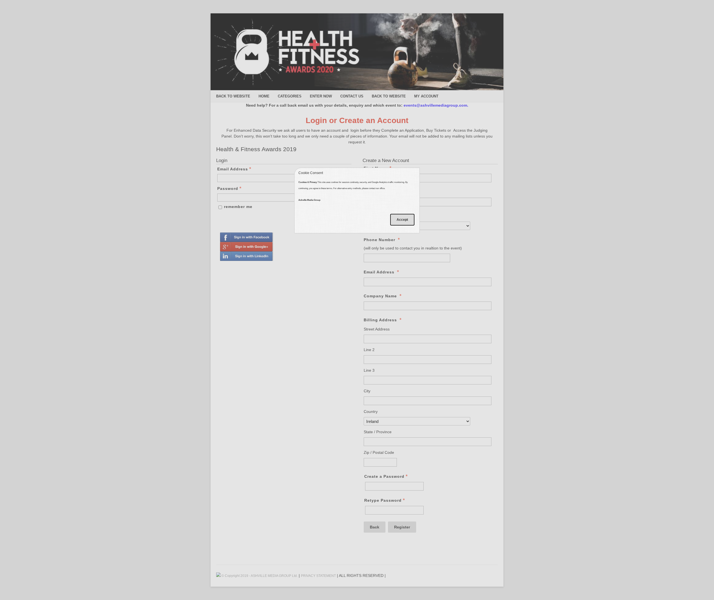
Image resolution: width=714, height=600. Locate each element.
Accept (402, 220)
